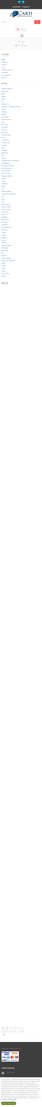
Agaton (4, 96)
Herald (3, 178)
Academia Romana (7, 88)
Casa (3, 122)
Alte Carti (4, 77)
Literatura (4, 65)
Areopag (4, 112)
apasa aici (19, 1048)
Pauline (4, 240)
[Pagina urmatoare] (22, 1031)
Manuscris (4, 214)
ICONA (3, 186)
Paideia (4, 235)
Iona (3, 196)
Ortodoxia (4, 230)
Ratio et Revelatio (6, 245)
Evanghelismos (6, 163)
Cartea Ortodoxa (6, 119)
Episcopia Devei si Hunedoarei (10, 160)
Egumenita (5, 153)
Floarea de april (6, 171)
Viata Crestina (5, 273)
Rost (3, 253)
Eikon (3, 155)
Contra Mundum (6, 135)
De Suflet (4, 145)
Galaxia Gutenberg (7, 176)
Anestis (4, 109)
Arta (23, 41)
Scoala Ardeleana (7, 258)
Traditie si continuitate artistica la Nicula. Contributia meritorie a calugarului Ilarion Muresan (19, 570)
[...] (31, 335)
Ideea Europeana (6, 191)
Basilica (4, 114)
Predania (4, 243)
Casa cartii (5, 124)
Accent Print (5, 91)
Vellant (3, 271)
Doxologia (4, 150)
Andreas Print (5, 104)
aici (22, 1094)
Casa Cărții (5, 127)
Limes (3, 199)
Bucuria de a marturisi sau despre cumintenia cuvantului (21, 938)
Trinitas (4, 268)
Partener (4, 237)
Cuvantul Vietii (6, 142)
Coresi (3, 137)
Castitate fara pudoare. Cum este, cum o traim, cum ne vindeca (20, 382)
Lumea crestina (6, 209)
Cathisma (4, 130)
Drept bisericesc (6, 75)
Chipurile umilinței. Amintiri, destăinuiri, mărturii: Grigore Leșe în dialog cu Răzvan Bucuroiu (21, 320)
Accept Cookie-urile (8, 1103)
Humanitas (5, 183)
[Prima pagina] (3, 1027)
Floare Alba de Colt (7, 168)
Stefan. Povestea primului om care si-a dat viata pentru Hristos (20, 755)
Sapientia (4, 255)
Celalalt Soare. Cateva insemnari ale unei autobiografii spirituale (20, 817)
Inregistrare (26, 7)
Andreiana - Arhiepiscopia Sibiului (11, 106)
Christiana (4, 132)
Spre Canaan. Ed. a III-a (10, 999)
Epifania (4, 158)
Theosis (4, 266)
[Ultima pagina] (3, 1034)
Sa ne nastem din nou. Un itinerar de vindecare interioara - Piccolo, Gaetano (21, 446)
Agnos (3, 99)
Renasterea (5, 250)
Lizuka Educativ (6, 204)
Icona (3, 189)
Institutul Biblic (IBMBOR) (9, 194)
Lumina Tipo (5, 212)
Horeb (3, 181)
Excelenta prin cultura (8, 165)
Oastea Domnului (6, 227)
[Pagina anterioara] (6, 1027)
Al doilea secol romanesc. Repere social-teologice (18, 694)
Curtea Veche (5, 140)
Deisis (3, 148)
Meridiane (4, 217)
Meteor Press (5, 219)
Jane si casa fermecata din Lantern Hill (15, 878)
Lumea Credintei (6, 207)
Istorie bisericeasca (7, 70)
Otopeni (4, 232)
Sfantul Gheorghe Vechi (8, 260)
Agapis (3, 94)
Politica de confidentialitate (8, 1100)
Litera (3, 201)
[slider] (7, 339)
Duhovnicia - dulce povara (11, 509)
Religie (3, 59)
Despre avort (7, 632)
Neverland (4, 222)
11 (19, 1031)
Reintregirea (5, 248)
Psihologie (4, 62)
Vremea (4, 276)
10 (15, 1031)
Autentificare (16, 7)
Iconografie (5, 72)
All (2, 101)
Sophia (3, 263)
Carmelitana (5, 117)
